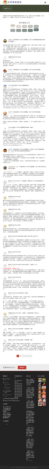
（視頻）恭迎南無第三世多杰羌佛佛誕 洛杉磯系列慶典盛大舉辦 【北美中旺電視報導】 (30, 443)
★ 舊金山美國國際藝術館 (6, 416)
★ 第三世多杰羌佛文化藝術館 (7, 413)
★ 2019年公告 (18, 390)
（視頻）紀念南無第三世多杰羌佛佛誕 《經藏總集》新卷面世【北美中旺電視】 (30, 455)
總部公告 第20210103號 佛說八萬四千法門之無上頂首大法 (23, 236)
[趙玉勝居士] (40, 380)
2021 (30, 26)
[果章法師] (44, 396)
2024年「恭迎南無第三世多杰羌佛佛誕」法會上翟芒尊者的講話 (24, 112)
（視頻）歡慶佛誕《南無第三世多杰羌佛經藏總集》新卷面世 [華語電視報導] (30, 404)
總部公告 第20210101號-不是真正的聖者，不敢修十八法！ (23, 264)
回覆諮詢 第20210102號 (14, 209)
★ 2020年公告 (18, 388)
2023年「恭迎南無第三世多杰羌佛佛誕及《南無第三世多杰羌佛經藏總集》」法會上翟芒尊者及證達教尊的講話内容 (26, 150)
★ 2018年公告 (18, 391)
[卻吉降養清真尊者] (44, 400)
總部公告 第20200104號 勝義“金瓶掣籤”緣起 (20, 340)
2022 (24, 26)
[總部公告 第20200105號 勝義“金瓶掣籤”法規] (5, 330)
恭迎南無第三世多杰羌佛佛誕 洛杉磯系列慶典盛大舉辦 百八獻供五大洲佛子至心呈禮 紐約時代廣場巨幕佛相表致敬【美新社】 (30, 417)
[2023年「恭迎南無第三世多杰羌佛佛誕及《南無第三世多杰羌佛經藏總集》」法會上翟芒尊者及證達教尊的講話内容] (5, 150)
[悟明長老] (44, 388)
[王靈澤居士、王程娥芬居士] (44, 380)
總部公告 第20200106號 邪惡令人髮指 (18, 293)
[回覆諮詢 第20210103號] (5, 198)
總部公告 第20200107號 (14, 277)
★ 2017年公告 (18, 393)
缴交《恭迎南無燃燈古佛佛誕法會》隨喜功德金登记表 (30, 381)
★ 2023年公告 (18, 383)
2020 (36, 26)
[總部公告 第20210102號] (5, 253)
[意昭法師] (40, 400)
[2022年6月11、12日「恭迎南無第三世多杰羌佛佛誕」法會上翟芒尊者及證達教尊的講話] (5, 168)
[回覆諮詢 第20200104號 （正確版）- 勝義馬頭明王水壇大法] (5, 314)
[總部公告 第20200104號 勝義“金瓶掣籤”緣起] (5, 341)
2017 (24, 30)
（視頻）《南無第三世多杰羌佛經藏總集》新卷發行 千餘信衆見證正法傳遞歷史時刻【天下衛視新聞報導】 (30, 392)
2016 (30, 30)
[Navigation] (45, 2)
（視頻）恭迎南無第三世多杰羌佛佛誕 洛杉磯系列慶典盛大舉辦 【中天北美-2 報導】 (30, 431)
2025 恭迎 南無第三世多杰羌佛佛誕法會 (18, 85)
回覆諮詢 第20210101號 (14, 225)
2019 (13, 30)
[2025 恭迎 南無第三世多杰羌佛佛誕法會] (5, 87)
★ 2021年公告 (18, 387)
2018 (19, 30)
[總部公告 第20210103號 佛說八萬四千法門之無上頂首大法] (5, 237)
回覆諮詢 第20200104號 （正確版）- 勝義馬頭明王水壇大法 (23, 313)
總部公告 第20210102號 (14, 252)
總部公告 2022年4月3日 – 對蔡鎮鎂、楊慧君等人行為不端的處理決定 (26, 181)
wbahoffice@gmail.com (11, 398)
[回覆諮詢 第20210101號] (5, 226)
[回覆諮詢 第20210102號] (5, 210)
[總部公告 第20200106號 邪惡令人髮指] (5, 294)
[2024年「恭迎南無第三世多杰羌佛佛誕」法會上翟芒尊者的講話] (5, 113)
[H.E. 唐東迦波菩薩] (44, 404)
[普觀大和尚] (40, 396)
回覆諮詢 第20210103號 (14, 196)
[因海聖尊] (40, 404)
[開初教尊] (44, 384)
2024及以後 (13, 25)
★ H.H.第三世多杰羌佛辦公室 (7, 407)
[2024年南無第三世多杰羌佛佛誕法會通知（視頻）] (5, 129)
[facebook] (7, 424)
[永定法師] (40, 384)
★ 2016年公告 (18, 394)
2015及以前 (36, 29)
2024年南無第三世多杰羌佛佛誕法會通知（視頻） (21, 127)
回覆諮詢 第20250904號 (14, 57)
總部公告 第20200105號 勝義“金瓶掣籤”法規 (20, 328)
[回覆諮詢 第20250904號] (5, 58)
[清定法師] (44, 392)
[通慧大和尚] (40, 392)
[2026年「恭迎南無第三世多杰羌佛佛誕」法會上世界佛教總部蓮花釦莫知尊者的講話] (5, 41)
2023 (19, 26)
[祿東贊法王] (40, 388)
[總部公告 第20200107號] (5, 278)
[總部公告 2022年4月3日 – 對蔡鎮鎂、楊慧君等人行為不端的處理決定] (5, 182)
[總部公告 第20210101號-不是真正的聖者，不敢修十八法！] (5, 266)
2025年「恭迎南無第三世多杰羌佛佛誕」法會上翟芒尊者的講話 (24, 69)
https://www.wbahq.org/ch (12, 400)
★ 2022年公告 (18, 385)
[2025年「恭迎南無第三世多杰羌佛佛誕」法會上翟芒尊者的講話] (5, 71)
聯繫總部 (22, 367)
